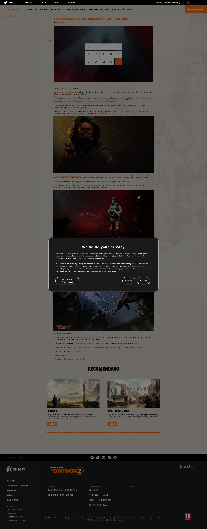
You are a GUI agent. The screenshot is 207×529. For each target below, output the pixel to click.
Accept (143, 281)
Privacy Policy (101, 256)
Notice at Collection (118, 256)
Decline (128, 281)
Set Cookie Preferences (67, 280)
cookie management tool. (95, 258)
